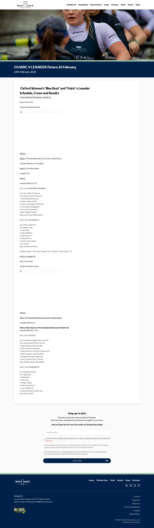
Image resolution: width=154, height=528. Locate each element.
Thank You (136, 503)
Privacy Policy (134, 514)
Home (91, 480)
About (130, 5)
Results (120, 480)
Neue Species (135, 522)
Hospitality (83, 5)
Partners (115, 5)
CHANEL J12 (71, 5)
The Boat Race (102, 480)
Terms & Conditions (132, 507)
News (123, 5)
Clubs (106, 5)
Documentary (96, 5)
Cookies (137, 510)
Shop (138, 5)
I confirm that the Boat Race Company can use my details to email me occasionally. (77, 439)
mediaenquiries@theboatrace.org (39, 502)
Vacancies (136, 500)
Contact (136, 496)
